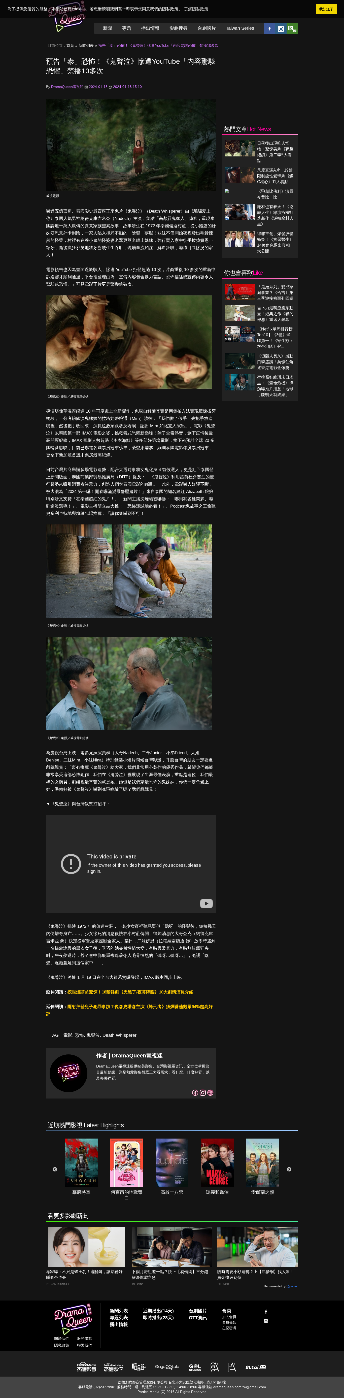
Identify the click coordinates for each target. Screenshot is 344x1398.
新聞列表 (86, 45)
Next (289, 1169)
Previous (54, 1169)
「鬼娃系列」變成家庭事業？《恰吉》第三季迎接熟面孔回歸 (275, 293)
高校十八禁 (172, 1192)
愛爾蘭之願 (262, 1192)
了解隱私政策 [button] (196, 9)
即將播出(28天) (158, 1317)
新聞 (107, 28)
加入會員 (229, 1317)
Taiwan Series (240, 28)
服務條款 (84, 1338)
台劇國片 (207, 28)
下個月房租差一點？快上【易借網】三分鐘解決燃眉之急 (170, 1275)
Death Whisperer (119, 1035)
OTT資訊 (198, 1317)
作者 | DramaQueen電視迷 (129, 1055)
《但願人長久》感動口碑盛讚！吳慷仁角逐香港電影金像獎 (275, 362)
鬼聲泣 (93, 1035)
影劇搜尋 (178, 28)
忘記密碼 (229, 1328)
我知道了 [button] (326, 9)
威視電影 (52, 196)
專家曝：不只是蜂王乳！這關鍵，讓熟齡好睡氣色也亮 (84, 1275)
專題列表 (119, 1317)
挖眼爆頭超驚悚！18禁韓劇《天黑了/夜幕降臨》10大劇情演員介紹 (130, 992)
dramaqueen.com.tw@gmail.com (239, 1387)
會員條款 (229, 1322)
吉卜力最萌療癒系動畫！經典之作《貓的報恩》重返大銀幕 (275, 314)
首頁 (70, 45)
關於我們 (61, 1338)
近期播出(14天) (158, 1310)
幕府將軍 (81, 1192)
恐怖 (79, 1035)
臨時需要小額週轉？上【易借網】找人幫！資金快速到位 (255, 1275)
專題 (126, 28)
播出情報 (150, 28)
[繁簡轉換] (292, 28)
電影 (67, 1035)
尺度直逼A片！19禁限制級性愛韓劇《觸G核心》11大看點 (275, 176)
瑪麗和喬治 (217, 1192)
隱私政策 (61, 1345)
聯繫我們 (84, 1345)
